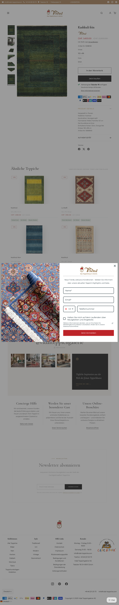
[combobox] (69, 309)
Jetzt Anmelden (88, 333)
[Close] (115, 266)
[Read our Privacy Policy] (112, 323)
